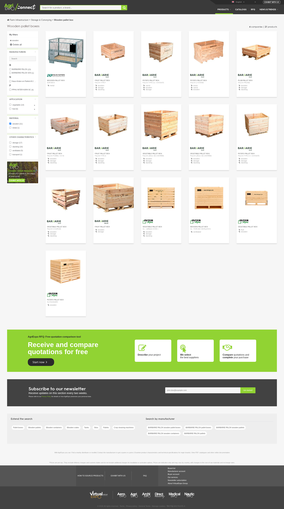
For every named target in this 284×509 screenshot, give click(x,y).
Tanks (86, 428)
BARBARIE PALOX (21, 69)
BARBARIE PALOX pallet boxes (198, 428)
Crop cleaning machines (124, 428)
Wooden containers (54, 428)
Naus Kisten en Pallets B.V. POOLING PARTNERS (24, 81)
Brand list (171, 468)
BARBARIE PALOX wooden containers (163, 433)
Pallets (106, 428)
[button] (22, 52)
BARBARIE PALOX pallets (194, 433)
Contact (65, 36)
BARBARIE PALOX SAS (23, 73)
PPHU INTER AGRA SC (23, 90)
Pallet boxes (18, 428)
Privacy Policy (46, 396)
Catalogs (240, 9)
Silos (96, 428)
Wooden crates (73, 428)
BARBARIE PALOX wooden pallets (230, 428)
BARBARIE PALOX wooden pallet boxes (164, 428)
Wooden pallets (34, 428)
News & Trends (268, 9)
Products (223, 9)
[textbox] (80, 7)
